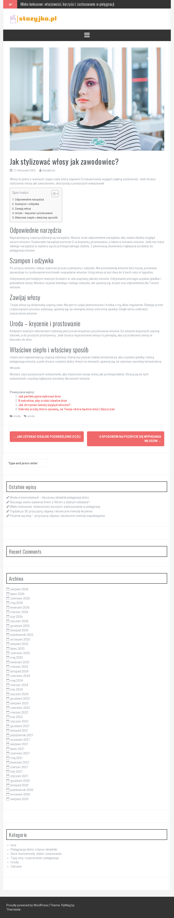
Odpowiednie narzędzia (29, 199)
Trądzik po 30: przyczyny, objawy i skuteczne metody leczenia (51, 511)
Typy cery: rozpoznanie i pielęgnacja (35, 858)
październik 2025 (21, 634)
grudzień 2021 (20, 726)
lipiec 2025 (17, 648)
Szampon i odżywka (27, 204)
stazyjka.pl (48, 170)
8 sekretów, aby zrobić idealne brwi (42, 400)
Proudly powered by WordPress (27, 905)
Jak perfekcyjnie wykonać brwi (39, 396)
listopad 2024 (19, 671)
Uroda (17, 416)
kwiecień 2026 (19, 607)
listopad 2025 (19, 630)
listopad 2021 (19, 730)
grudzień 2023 (20, 698)
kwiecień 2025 (19, 662)
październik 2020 (21, 790)
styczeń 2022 (19, 721)
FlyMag (66, 905)
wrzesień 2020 (20, 794)
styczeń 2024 (19, 694)
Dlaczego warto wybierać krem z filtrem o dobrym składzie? (50, 502)
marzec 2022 (19, 712)
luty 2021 (16, 771)
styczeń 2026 (19, 621)
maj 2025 (16, 657)
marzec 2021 (19, 767)
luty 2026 (16, 616)
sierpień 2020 (19, 799)
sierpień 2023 (19, 703)
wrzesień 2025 (20, 639)
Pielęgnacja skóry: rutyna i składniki (34, 849)
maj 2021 (16, 758)
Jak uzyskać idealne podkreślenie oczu (47, 436)
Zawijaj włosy (23, 208)
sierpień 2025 (19, 644)
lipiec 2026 (17, 594)
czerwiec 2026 (20, 598)
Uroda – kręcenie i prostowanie (34, 213)
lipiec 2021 (17, 749)
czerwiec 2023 (20, 707)
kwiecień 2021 (19, 762)
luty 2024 (16, 689)
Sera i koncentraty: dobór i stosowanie (36, 853)
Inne (13, 845)
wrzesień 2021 (20, 739)
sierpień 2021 (19, 744)
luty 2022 (16, 717)
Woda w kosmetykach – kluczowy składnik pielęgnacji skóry (49, 497)
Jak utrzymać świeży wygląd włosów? (44, 405)
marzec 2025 (19, 666)
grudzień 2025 (20, 626)
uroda (31, 416)
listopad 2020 (19, 785)
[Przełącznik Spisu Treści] (53, 193)
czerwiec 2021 (20, 753)
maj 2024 (16, 680)
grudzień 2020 (20, 780)
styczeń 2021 (19, 776)
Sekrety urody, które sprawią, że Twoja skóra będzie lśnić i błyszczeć (66, 409)
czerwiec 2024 (20, 676)
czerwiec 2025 (20, 653)
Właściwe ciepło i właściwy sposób (36, 217)
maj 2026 (16, 603)
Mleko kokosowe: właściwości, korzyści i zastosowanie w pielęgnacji (55, 506)
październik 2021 (21, 735)
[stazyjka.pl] (33, 18)
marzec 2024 (19, 685)
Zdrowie (16, 866)
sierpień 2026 (19, 589)
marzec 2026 (19, 612)
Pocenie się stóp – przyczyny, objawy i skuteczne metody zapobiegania (57, 516)
